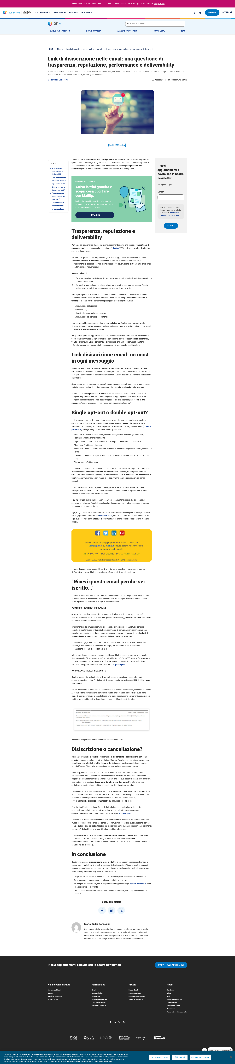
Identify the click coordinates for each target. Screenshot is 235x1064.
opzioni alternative (138, 884)
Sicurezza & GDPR (173, 1006)
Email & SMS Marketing (60, 31)
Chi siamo (170, 990)
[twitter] (121, 910)
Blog (59, 49)
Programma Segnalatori (137, 996)
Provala (212, 12)
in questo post (105, 515)
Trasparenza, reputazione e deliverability (57, 171)
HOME (50, 49)
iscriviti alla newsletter (171, 965)
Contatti (50, 993)
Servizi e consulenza (136, 999)
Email (93, 990)
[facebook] (102, 910)
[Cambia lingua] (200, 13)
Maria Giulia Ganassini (58, 80)
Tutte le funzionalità (99, 1003)
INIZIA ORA (95, 215)
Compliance (171, 1009)
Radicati (116, 248)
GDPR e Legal (159, 31)
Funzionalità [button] (42, 12)
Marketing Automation (127, 31)
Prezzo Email (133, 990)
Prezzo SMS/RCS (135, 993)
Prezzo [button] (73, 12)
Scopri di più (159, 3)
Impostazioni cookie (159, 1057)
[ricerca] (194, 13)
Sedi (168, 996)
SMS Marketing (97, 993)
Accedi (225, 12)
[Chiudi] (231, 1057)
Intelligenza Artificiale (99, 999)
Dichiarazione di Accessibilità (177, 1012)
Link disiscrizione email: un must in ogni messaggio (59, 181)
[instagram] (124, 1022)
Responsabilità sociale (174, 999)
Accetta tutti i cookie (200, 1057)
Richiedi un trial (53, 999)
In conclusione (58, 209)
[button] (58, 164)
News (183, 31)
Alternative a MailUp (99, 1006)
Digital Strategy (93, 31)
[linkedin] (111, 910)
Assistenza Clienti (54, 990)
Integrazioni (59, 12)
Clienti (169, 993)
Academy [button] (86, 12)
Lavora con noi (172, 1003)
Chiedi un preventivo (55, 996)
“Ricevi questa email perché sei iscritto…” (58, 196)
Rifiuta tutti (180, 1057)
